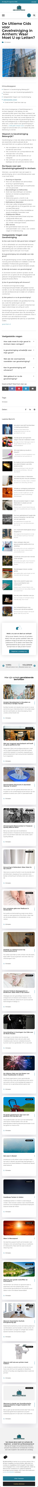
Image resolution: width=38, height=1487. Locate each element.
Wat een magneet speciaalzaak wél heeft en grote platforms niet (18, 744)
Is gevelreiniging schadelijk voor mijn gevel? (19, 351)
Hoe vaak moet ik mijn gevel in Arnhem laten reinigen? (19, 343)
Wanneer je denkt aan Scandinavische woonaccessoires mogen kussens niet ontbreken (17, 1405)
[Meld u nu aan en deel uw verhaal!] (19, 628)
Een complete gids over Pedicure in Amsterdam (16, 909)
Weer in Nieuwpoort (10, 1238)
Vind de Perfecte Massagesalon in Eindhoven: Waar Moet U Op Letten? (16, 991)
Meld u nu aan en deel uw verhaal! (19, 633)
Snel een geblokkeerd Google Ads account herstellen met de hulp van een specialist (24, 517)
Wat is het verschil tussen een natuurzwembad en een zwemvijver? (23, 583)
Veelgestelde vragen (10, 100)
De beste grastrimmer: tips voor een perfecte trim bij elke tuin (16, 1115)
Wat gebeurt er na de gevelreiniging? (19, 377)
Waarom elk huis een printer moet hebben (15, 1362)
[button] (34, 1457)
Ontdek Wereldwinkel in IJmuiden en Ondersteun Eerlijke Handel (16, 702)
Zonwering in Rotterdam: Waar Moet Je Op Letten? (17, 867)
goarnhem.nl (6, 324)
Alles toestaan (19, 1478)
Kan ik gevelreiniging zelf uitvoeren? (19, 369)
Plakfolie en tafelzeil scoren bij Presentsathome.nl (14, 950)
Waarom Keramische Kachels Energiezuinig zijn (13, 1321)
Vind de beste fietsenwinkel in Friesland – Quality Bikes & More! (18, 826)
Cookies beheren (19, 1484)
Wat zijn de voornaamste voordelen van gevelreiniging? (19, 360)
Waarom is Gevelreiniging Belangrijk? (16, 89)
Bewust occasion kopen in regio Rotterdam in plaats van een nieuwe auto (24, 502)
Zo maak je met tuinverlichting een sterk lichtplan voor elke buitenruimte (24, 464)
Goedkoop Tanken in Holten (13, 1197)
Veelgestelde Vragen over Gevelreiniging (17, 97)
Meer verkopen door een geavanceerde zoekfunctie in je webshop (24, 544)
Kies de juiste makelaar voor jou (24, 595)
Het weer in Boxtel (10, 1156)
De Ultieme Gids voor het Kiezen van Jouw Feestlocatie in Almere (16, 1074)
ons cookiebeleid (9, 1472)
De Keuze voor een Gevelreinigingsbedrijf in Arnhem (18, 93)
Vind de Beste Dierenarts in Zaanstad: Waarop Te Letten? (17, 785)
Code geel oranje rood (16, 126)
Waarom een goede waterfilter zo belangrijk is (15, 1280)
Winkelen (7, 42)
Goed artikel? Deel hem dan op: (15, 102)
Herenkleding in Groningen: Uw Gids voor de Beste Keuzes (18, 1032)
